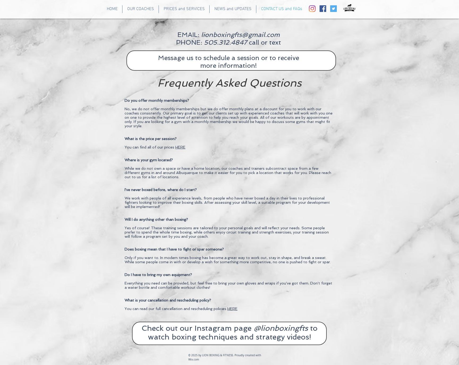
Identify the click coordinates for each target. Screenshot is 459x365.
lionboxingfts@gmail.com (240, 35)
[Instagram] (312, 8)
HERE (232, 309)
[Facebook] (323, 8)
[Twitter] (333, 8)
